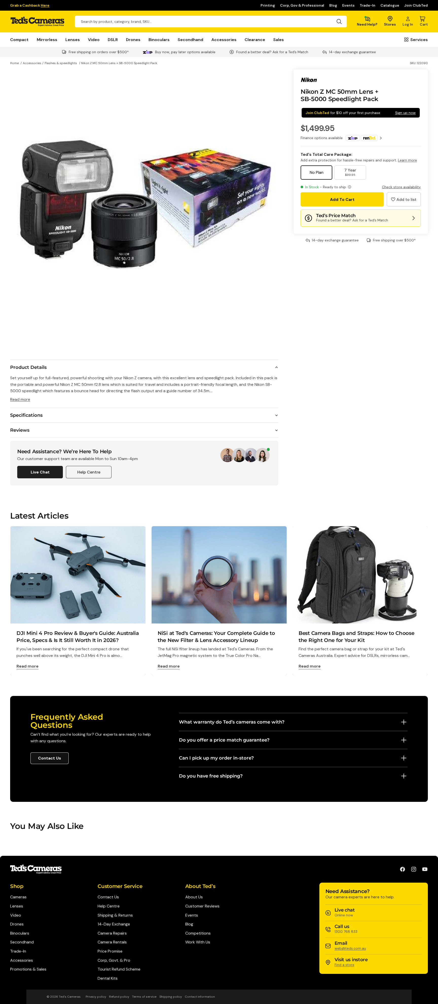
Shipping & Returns (115, 915)
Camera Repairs (112, 933)
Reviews (19, 430)
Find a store (344, 964)
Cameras (18, 897)
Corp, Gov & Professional (302, 5)
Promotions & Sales (28, 969)
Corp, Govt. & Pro (114, 960)
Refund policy (119, 997)
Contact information (200, 997)
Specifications (26, 415)
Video (94, 39)
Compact (19, 39)
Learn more (407, 160)
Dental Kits (108, 978)
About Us (194, 897)
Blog (333, 5)
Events (348, 5)
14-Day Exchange (114, 924)
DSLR (113, 39)
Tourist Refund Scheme (119, 969)
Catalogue (389, 5)
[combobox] (211, 21)
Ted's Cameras (70, 997)
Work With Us (197, 942)
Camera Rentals (112, 942)
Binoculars (159, 39)
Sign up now (405, 112)
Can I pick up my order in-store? (216, 758)
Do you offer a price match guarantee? (224, 740)
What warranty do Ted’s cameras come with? (231, 722)
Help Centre (88, 472)
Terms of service (144, 997)
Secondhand (190, 39)
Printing (268, 5)
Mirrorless (47, 39)
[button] (404, 199)
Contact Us (49, 758)
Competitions (198, 933)
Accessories (223, 39)
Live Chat (40, 472)
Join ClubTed (416, 5)
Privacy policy (96, 997)
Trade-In (367, 5)
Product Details (28, 367)
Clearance (255, 39)
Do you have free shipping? (211, 776)
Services (419, 39)
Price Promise (110, 951)
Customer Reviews (202, 906)
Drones (133, 39)
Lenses (72, 39)
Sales (278, 39)
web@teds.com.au (350, 948)
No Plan (316, 172)
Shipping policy (170, 997)
